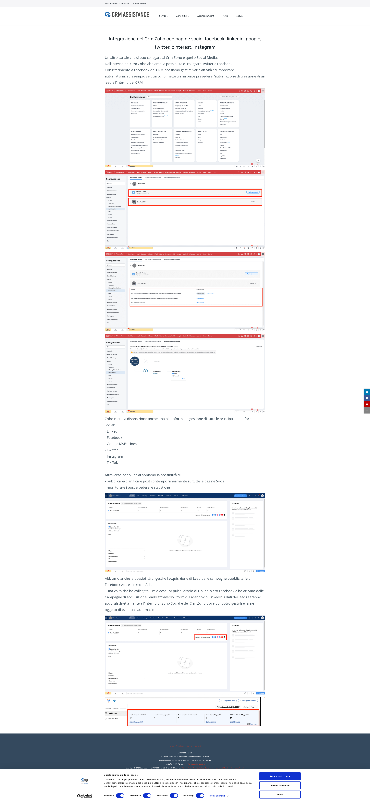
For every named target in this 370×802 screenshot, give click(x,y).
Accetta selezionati (279, 785)
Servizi (190, 746)
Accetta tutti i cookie (280, 776)
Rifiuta (280, 794)
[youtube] (367, 404)
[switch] (147, 795)
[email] (367, 410)
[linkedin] (367, 392)
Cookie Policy (198, 768)
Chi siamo (180, 746)
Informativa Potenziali (214, 768)
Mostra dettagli (217, 795)
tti (200, 746)
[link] (185, 90)
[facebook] (367, 398)
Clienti (225, 768)
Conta (197, 746)
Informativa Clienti (237, 768)
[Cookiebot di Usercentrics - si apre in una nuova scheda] (84, 796)
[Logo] (127, 16)
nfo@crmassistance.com (195, 764)
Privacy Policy (187, 768)
